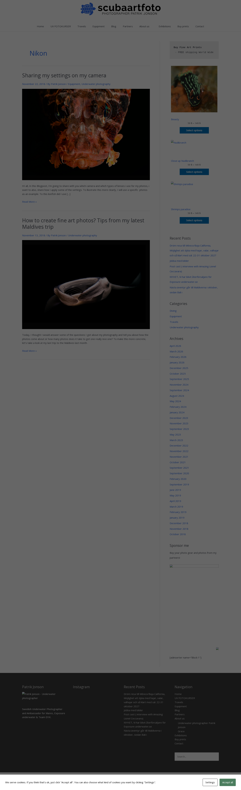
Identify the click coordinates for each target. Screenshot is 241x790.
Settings (210, 782)
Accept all (227, 782)
